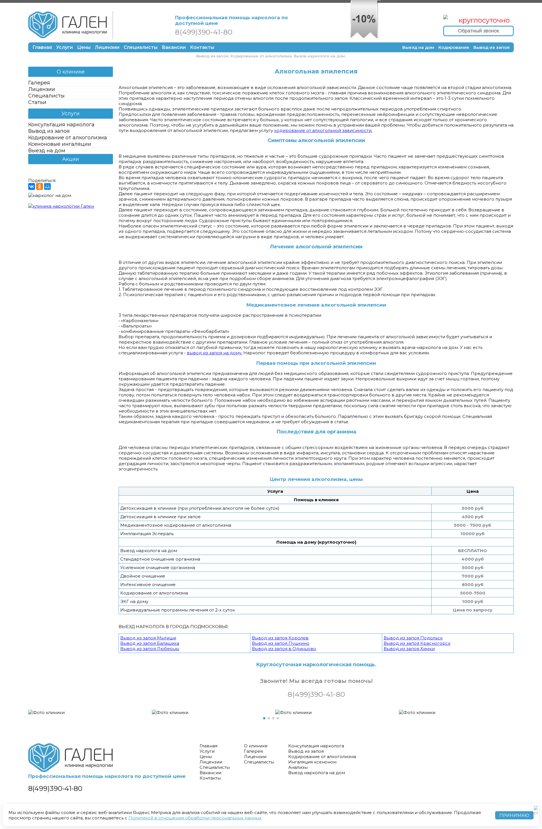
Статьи (37, 102)
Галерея (39, 83)
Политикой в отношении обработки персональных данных (194, 818)
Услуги (64, 47)
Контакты (202, 47)
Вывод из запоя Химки (409, 648)
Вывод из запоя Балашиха (149, 643)
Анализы (298, 767)
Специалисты (141, 47)
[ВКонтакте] (31, 186)
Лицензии (107, 47)
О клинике (71, 72)
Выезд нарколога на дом (316, 772)
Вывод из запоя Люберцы (149, 648)
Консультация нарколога (61, 124)
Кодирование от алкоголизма (67, 137)
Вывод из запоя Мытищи (148, 638)
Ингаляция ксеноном (312, 762)
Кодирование (453, 47)
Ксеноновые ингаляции (59, 144)
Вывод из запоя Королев (280, 638)
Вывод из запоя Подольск (413, 638)
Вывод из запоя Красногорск (417, 643)
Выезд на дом (418, 47)
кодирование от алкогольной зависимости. (323, 130)
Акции (70, 159)
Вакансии (174, 47)
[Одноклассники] (39, 186)
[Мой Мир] (47, 186)
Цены (84, 47)
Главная (42, 47)
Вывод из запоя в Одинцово (284, 648)
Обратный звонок (478, 31)
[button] (264, 718)
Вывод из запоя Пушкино (280, 643)
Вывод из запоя (491, 47)
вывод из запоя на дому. (214, 352)
